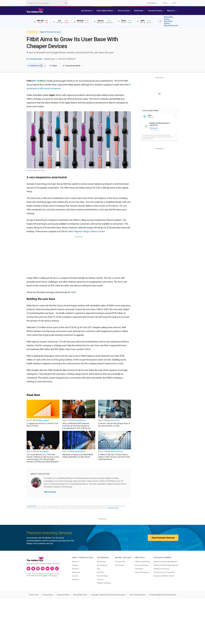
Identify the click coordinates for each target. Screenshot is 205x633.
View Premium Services (163, 537)
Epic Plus (100, 572)
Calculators (139, 569)
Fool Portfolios (102, 576)
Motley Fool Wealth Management (166, 565)
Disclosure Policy (63, 595)
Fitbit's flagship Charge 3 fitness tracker (86, 231)
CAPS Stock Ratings (142, 562)
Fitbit (73, 292)
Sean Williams (80, 420)
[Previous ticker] (28, 21)
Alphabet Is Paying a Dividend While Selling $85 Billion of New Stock (77, 455)
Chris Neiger (44, 451)
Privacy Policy (48, 595)
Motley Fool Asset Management (166, 562)
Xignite (44, 575)
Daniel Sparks (80, 451)
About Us (75, 562)
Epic (98, 569)
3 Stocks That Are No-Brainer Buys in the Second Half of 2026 (114, 424)
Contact (75, 576)
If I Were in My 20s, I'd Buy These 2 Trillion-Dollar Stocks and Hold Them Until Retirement (114, 456)
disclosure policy (113, 508)
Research (75, 569)
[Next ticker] (160, 21)
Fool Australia (120, 562)
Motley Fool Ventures (162, 569)
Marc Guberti (44, 420)
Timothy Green (35, 59)
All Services (101, 562)
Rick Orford (115, 420)
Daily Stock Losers (171, 25)
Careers (75, 565)
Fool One (100, 579)
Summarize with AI (73, 66)
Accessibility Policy (80, 595)
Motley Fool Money (104, 583)
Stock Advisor (102, 565)
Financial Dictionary (142, 572)
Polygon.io (53, 575)
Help (174, 3)
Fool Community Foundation (164, 572)
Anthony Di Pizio (117, 451)
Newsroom (76, 572)
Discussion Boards (142, 565)
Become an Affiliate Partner (164, 576)
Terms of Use (34, 595)
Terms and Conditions (137, 595)
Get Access (154, 128)
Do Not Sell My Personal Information (162, 595)
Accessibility (152, 3)
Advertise (75, 579)
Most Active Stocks (168, 18)
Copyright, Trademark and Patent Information (108, 595)
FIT (34, 81)
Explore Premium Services (50, 32)
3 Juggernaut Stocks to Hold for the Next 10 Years (42, 424)
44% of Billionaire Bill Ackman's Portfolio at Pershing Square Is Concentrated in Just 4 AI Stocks (76, 425)
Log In (165, 3)
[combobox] (47, 3)
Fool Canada (119, 565)
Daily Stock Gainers (168, 22)
